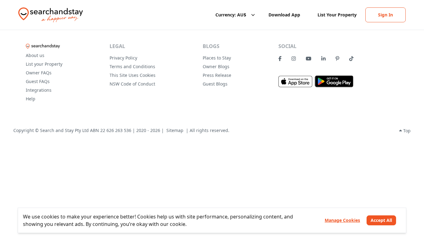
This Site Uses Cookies (133, 75)
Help (30, 99)
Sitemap (174, 130)
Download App (284, 15)
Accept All (381, 220)
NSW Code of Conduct (132, 84)
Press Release (217, 75)
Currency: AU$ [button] (230, 15)
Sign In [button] (385, 15)
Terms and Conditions (132, 66)
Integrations (39, 90)
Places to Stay (217, 58)
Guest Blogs (215, 84)
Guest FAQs (38, 81)
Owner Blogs (216, 66)
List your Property (44, 64)
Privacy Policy (123, 58)
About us (35, 55)
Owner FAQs (39, 73)
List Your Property (337, 15)
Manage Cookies (342, 220)
